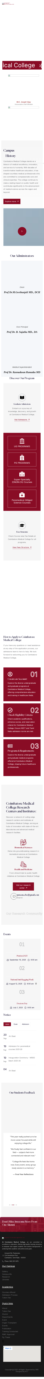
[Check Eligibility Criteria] (10, 710)
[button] (9, 1204)
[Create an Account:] (10, 674)
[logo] (8, 3)
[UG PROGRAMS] (22, 441)
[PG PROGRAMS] (22, 457)
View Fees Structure (20, 547)
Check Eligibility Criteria (20, 715)
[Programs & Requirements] (10, 746)
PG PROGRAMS (22, 463)
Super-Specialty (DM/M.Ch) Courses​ (22, 480)
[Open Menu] (23, 3)
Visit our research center (23, 886)
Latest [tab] (7, 1024)
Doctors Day (22, 1004)
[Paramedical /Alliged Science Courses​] (22, 494)
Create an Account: (17, 679)
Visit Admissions (21, 420)
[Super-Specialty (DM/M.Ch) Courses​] (22, 474)
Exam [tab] (16, 1024)
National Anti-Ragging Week (22, 980)
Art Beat (12, 1036)
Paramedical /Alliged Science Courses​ (22, 501)
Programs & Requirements (21, 751)
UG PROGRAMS (22, 446)
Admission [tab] (25, 1024)
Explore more (11, 201)
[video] (22, 231)
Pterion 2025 (22, 956)
